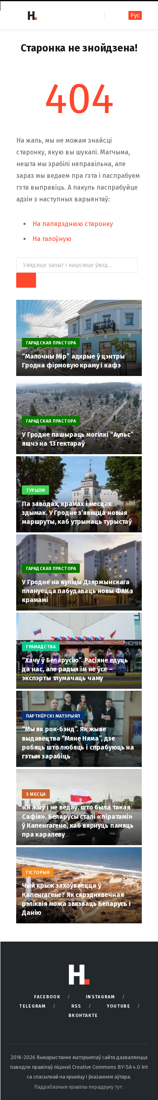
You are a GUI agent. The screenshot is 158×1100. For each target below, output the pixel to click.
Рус (135, 15)
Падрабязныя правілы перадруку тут (78, 1087)
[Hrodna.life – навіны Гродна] (32, 15)
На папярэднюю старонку (72, 224)
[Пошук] (111, 15)
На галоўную (51, 239)
